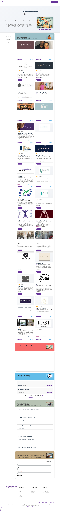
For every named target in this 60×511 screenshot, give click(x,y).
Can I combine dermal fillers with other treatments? (26, 431)
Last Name (19, 471)
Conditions (21, 1)
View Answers (49, 385)
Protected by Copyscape (30, 506)
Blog (32, 1)
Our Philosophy (33, 493)
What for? (26, 509)
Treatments (12, 1)
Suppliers (32, 496)
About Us (32, 490)
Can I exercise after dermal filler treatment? (25, 436)
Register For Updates (9, 42)
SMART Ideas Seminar (46, 492)
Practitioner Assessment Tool (45, 29)
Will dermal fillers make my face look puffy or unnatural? (26, 425)
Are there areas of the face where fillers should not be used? (27, 444)
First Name (19, 467)
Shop (25, 1)
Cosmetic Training (45, 491)
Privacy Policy (47, 502)
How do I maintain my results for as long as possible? (26, 439)
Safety (29, 1)
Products (16, 1)
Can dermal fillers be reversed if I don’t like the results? (26, 417)
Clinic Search (7, 1)
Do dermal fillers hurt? (21, 428)
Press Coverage (33, 491)
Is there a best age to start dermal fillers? (24, 420)
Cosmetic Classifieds (46, 490)
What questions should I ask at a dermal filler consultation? (27, 447)
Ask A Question (54, 1)
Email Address (20, 463)
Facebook (20, 491)
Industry (48, 1)
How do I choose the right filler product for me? (25, 433)
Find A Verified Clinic (8, 36)
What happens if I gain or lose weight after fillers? (25, 414)
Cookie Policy (52, 502)
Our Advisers (32, 492)
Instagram (20, 496)
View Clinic (31, 59)
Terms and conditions (41, 502)
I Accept (1, 510)
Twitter (20, 490)
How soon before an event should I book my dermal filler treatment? (28, 409)
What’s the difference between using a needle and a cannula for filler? (28, 422)
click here (43, 395)
